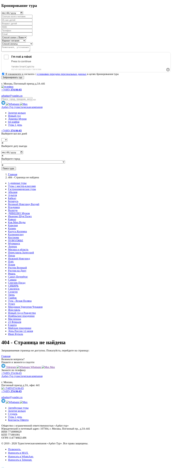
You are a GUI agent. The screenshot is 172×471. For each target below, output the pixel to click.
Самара (12, 279)
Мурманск (14, 243)
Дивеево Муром (17, 118)
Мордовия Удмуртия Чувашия (25, 306)
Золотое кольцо (17, 112)
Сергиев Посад (16, 282)
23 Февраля (14, 322)
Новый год (14, 115)
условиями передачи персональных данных (61, 74)
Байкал (12, 198)
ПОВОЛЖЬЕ (15, 240)
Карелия (13, 225)
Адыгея (12, 195)
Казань (12, 228)
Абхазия (12, 192)
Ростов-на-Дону (17, 270)
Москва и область (18, 249)
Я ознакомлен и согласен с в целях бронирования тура (62, 74)
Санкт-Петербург (18, 276)
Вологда (12, 210)
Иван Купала (15, 334)
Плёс (11, 261)
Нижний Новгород (19, 258)
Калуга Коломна (17, 231)
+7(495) (11, 130)
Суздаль (12, 413)
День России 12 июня (20, 331)
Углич (11, 303)
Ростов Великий (17, 267)
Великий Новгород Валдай (23, 204)
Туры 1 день (15, 124)
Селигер (13, 291)
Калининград (16, 234)
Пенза (11, 255)
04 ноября (13, 121)
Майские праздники (19, 328)
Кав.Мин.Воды (17, 222)
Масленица (14, 319)
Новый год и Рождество (22, 312)
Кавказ (12, 219)
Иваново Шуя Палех (20, 216)
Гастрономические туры (22, 189)
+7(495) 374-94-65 (11, 373)
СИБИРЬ (13, 285)
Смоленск (13, 288)
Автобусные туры (18, 407)
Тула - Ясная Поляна (20, 300)
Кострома (13, 237)
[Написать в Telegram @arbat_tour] (3, 104)
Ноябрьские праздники (21, 316)
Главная (12, 174)
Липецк (12, 246)
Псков (11, 264)
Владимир (14, 207)
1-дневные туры (17, 183)
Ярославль (14, 309)
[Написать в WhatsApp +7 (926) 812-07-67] (13, 104)
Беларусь (13, 201)
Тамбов (12, 297)
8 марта (12, 325)
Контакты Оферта (18, 419)
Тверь (11, 294)
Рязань (11, 273)
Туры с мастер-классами (22, 186)
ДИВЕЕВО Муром (19, 213)
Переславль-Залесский (21, 252)
